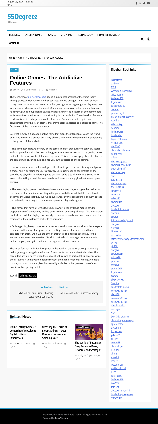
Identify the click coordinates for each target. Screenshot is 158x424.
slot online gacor (118, 183)
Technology (85, 34)
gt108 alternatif (118, 168)
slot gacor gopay (119, 161)
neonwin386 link (119, 290)
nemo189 (115, 194)
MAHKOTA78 (117, 187)
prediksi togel (117, 113)
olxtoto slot (116, 201)
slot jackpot (127, 220)
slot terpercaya (118, 172)
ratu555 (114, 361)
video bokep (117, 124)
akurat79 (115, 294)
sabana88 (116, 257)
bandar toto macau (120, 209)
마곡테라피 (117, 142)
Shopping (67, 34)
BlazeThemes (61, 418)
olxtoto (114, 216)
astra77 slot (116, 397)
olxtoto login (117, 253)
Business (14, 34)
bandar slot (116, 135)
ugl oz (114, 242)
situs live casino (118, 305)
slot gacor (115, 205)
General (14, 43)
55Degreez (22, 16)
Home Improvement (109, 34)
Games (52, 34)
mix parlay (116, 235)
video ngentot (117, 94)
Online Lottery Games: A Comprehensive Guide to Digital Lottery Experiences (23, 332)
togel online (116, 102)
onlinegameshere (37, 96)
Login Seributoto (119, 139)
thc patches (116, 331)
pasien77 (115, 261)
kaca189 (115, 383)
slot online (116, 213)
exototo (114, 109)
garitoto (115, 83)
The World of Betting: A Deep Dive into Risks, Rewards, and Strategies (88, 346)
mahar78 (115, 264)
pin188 (114, 246)
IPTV (113, 372)
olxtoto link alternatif (121, 150)
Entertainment (34, 34)
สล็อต (114, 157)
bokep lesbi (116, 153)
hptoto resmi (117, 324)
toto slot (115, 386)
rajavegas (115, 309)
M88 (113, 87)
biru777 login (117, 231)
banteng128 (116, 375)
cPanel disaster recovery (122, 116)
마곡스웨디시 (118, 368)
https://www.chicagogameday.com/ (127, 238)
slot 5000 (115, 146)
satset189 (115, 198)
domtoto (115, 127)
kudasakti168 (117, 98)
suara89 (115, 357)
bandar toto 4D (118, 105)
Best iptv (115, 349)
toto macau (116, 179)
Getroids (115, 283)
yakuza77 (115, 335)
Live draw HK (117, 279)
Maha (16, 343)
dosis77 (114, 338)
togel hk (115, 120)
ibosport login (117, 364)
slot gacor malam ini (120, 390)
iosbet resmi (116, 79)
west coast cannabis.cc (121, 90)
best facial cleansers (120, 316)
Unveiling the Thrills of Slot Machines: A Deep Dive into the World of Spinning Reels (54, 332)
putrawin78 (116, 268)
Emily (16, 89)
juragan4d (116, 190)
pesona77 (115, 342)
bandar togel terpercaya (122, 394)
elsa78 (114, 353)
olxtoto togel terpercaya (122, 320)
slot (112, 176)
